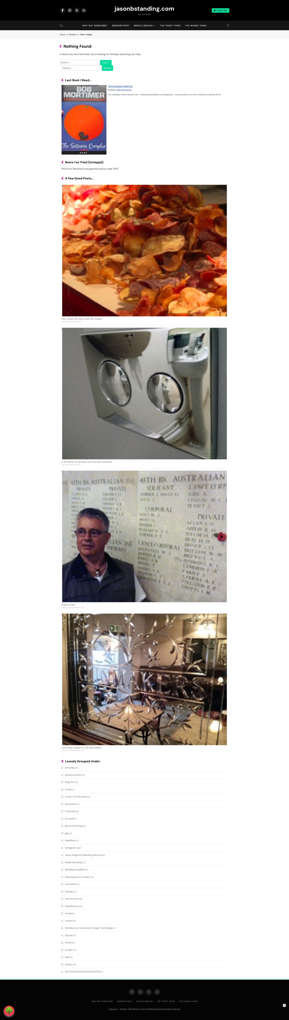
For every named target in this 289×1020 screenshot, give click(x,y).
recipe (68, 913)
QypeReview (72, 906)
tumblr (68, 949)
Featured (70, 811)
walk (67, 957)
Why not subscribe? (94, 25)
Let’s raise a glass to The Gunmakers (81, 747)
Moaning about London (77, 877)
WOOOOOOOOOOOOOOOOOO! (82, 971)
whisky (68, 964)
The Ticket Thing (170, 25)
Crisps (68, 789)
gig (66, 833)
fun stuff (69, 818)
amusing (69, 767)
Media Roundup (73, 862)
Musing (69, 891)
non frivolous (72, 898)
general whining (73, 825)
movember (71, 884)
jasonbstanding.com (144, 8)
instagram (70, 847)
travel (68, 942)
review (68, 920)
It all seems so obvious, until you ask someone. (87, 461)
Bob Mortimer (124, 89)
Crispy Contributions (76, 796)
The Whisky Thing (196, 25)
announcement (73, 774)
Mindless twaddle (74, 869)
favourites (70, 804)
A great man (68, 604)
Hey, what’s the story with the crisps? (82, 318)
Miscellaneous (143, 25)
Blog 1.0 (69, 782)
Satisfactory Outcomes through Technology (89, 927)
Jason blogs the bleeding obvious (83, 855)
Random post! (120, 25)
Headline (70, 840)
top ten (69, 935)
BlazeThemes (173, 1009)
